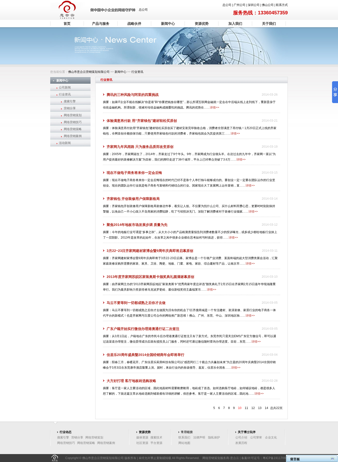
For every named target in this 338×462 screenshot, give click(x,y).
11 (246, 408)
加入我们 (235, 24)
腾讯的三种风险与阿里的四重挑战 (133, 95)
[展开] (332, 458)
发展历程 (241, 443)
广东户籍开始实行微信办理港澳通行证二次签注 (143, 329)
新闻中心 (168, 24)
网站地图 (184, 443)
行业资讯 (137, 72)
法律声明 (199, 437)
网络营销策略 (73, 129)
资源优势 (202, 24)
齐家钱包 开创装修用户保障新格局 (133, 199)
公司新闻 (65, 87)
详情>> (214, 107)
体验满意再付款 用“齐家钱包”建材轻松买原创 (142, 121)
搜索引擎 (70, 101)
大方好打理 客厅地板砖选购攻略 (131, 381)
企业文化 (271, 437)
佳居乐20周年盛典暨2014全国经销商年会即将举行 (145, 355)
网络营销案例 (73, 136)
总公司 (226, 5)
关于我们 (269, 24)
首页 (67, 24)
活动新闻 (65, 143)
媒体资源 (142, 437)
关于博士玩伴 (247, 432)
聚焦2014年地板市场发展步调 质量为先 (137, 225)
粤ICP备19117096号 (276, 458)
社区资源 (142, 443)
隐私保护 (214, 437)
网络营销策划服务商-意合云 (220, 458)
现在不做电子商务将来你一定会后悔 (134, 173)
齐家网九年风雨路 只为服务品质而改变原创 (140, 147)
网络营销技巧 (73, 122)
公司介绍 (241, 437)
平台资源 (156, 443)
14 (266, 408)
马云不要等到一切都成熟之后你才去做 (136, 303)
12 (253, 408)
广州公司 (239, 5)
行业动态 (66, 432)
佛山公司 (268, 5)
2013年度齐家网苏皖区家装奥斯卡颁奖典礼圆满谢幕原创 (150, 277)
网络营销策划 (73, 115)
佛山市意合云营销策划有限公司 (89, 72)
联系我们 (184, 437)
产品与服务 (100, 24)
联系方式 (282, 5)
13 (260, 408)
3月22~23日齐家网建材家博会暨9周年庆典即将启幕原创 (150, 251)
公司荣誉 (256, 437)
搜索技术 (156, 437)
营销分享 (70, 108)
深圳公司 (254, 5)
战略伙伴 (134, 24)
